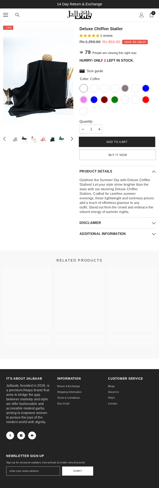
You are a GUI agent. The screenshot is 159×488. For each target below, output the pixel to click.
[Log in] (141, 15)
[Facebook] (10, 435)
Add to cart (117, 142)
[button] (4, 139)
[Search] (17, 14)
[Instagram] (21, 435)
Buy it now (117, 155)
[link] (27, 337)
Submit (77, 471)
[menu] (5, 14)
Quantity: (86, 121)
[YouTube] (32, 435)
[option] (38, 78)
